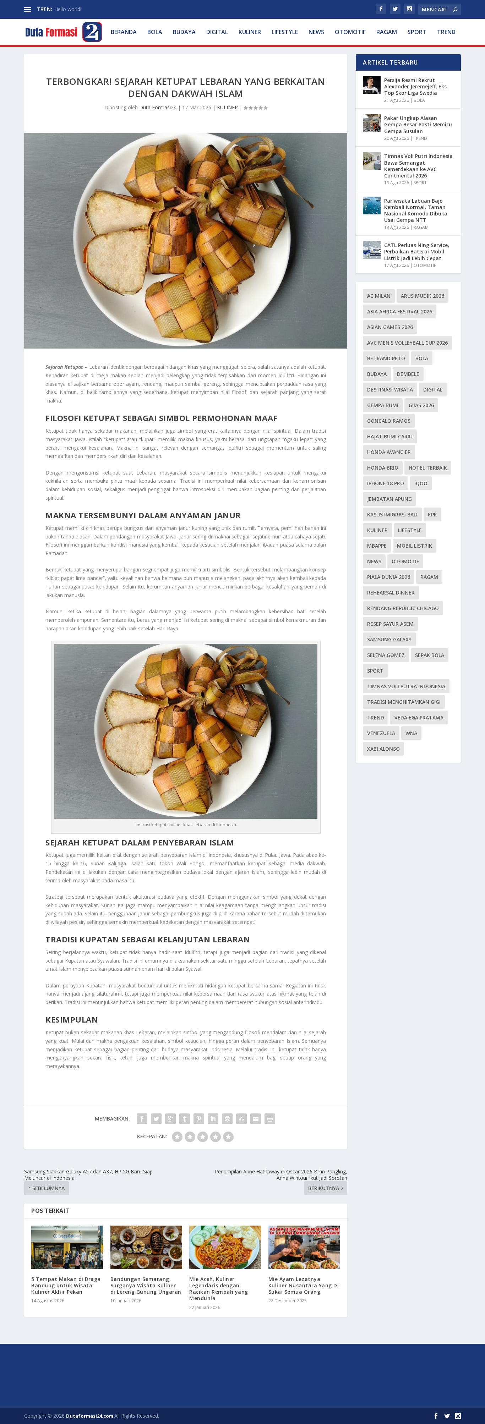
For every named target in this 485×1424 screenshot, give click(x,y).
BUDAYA (184, 32)
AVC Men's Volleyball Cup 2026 (407, 342)
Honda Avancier (389, 452)
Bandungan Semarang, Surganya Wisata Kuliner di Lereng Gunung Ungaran (145, 1285)
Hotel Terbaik (428, 467)
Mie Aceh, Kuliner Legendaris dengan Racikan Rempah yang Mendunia (218, 1289)
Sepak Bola (429, 655)
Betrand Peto (386, 358)
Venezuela (381, 733)
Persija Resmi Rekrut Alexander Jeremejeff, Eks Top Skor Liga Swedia (415, 86)
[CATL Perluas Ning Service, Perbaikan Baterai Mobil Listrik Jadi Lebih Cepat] (372, 250)
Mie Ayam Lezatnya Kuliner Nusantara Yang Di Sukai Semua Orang (303, 1285)
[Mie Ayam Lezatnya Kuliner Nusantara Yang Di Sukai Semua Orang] (304, 1247)
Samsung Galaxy (389, 639)
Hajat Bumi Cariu (390, 436)
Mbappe (377, 545)
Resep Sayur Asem (390, 623)
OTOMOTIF (350, 32)
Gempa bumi (382, 405)
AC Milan (379, 295)
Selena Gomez (386, 655)
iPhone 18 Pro (385, 483)
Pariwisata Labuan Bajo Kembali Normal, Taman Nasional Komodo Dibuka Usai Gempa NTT (415, 210)
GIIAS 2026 (421, 405)
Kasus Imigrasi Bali (392, 514)
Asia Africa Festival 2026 (399, 311)
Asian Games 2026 (390, 327)
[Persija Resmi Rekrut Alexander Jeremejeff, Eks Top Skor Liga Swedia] (372, 85)
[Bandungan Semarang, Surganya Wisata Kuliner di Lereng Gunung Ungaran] (146, 1247)
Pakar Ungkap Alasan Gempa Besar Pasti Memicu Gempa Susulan (418, 124)
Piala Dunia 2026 (388, 577)
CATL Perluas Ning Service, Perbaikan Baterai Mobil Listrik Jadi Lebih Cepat (416, 251)
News (374, 561)
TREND (446, 32)
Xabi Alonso (383, 748)
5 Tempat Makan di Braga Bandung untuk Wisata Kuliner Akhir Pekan (66, 1285)
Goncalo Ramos (388, 420)
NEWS (316, 32)
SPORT (417, 32)
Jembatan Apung (389, 498)
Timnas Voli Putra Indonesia (406, 686)
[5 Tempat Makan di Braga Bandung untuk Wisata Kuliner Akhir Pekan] (67, 1247)
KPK (432, 514)
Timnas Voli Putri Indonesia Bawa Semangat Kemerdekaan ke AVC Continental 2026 (418, 166)
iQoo (420, 483)
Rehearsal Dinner (391, 592)
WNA (411, 733)
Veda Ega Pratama (418, 717)
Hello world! (67, 9)
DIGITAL (217, 32)
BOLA (154, 32)
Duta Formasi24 (157, 107)
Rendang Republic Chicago (403, 608)
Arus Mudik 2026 (422, 295)
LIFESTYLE (285, 32)
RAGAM (386, 32)
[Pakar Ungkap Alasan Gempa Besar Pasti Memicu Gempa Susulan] (372, 123)
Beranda (124, 32)
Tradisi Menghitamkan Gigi (404, 702)
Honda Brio (382, 467)
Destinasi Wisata (390, 389)
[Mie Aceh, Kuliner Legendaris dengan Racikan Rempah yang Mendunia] (225, 1247)
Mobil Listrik (414, 545)
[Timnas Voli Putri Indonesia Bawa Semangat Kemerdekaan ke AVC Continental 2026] (372, 161)
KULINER (250, 32)
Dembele (408, 374)
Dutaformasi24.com (90, 1416)
